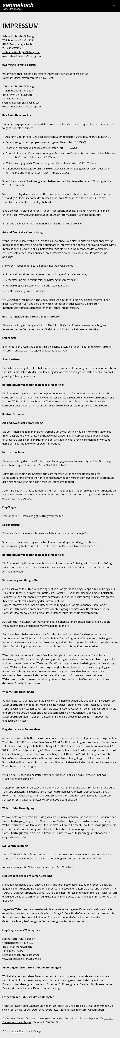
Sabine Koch (18, 1031)
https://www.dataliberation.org (51, 625)
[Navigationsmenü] (114, 6)
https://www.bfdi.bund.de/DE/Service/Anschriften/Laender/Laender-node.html (55, 214)
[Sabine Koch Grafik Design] (18, 6)
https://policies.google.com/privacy (64, 609)
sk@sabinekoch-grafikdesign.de (21, 52)
